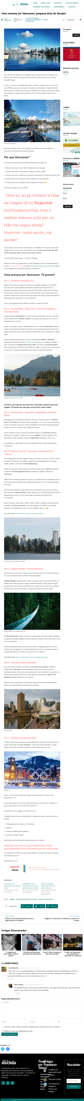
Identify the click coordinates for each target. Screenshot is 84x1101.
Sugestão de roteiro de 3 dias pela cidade (29, 513)
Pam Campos (18, 985)
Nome (65, 198)
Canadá (45, 19)
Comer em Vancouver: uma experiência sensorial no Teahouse (72, 954)
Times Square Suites (45, 266)
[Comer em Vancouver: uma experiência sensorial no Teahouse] (73, 942)
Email (65, 193)
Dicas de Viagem (32, 18)
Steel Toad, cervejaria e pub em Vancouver (52, 953)
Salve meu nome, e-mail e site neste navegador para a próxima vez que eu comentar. (32, 1027)
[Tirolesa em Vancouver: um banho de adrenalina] (32, 942)
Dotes (71, 1099)
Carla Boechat (14, 968)
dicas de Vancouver (23, 899)
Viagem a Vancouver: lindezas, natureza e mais (61, 919)
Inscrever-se (73, 1086)
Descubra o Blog (54, 1079)
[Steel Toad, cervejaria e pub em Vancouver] (52, 942)
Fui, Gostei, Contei (30, 342)
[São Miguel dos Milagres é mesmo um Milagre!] (45, 1084)
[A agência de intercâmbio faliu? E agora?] (11, 942)
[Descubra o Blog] (45, 1080)
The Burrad (34, 266)
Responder (10, 979)
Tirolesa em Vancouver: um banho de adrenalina (32, 953)
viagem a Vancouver (45, 899)
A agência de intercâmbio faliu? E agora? (11, 954)
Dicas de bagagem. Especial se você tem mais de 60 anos (48, 886)
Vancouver (29, 21)
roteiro (34, 899)
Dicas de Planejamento (33, 19)
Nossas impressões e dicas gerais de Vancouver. (32, 657)
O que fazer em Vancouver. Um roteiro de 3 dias (12, 886)
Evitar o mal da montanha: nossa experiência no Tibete (19, 919)
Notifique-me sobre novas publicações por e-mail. (18, 1031)
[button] (17, 5)
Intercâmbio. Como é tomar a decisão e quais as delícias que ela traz (30, 886)
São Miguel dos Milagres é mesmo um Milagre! (54, 1087)
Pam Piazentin (8, 19)
